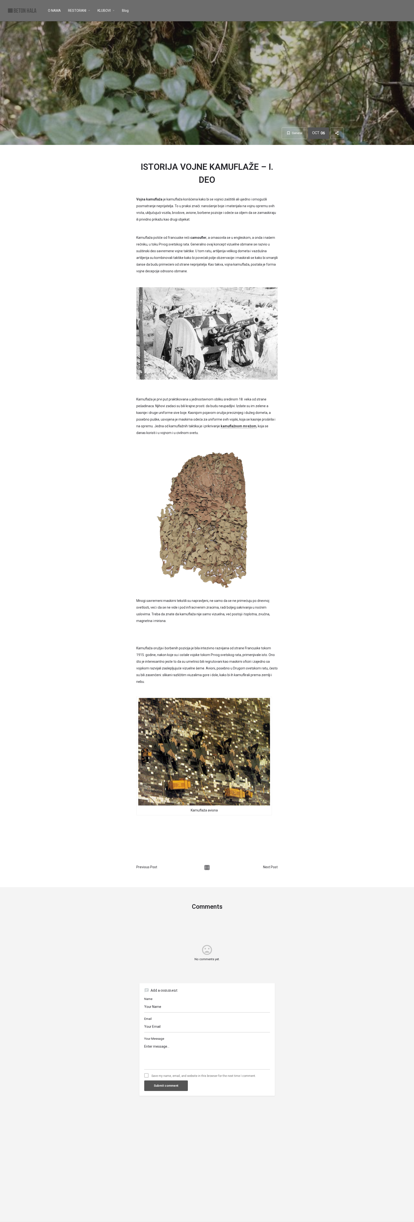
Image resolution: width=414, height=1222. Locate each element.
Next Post (270, 867)
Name (148, 999)
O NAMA (54, 10)
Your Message (154, 1038)
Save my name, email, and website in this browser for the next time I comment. (203, 1076)
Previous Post (146, 867)
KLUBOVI (104, 10)
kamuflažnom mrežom (238, 426)
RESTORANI (77, 10)
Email (148, 1019)
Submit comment (166, 1085)
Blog (125, 10)
